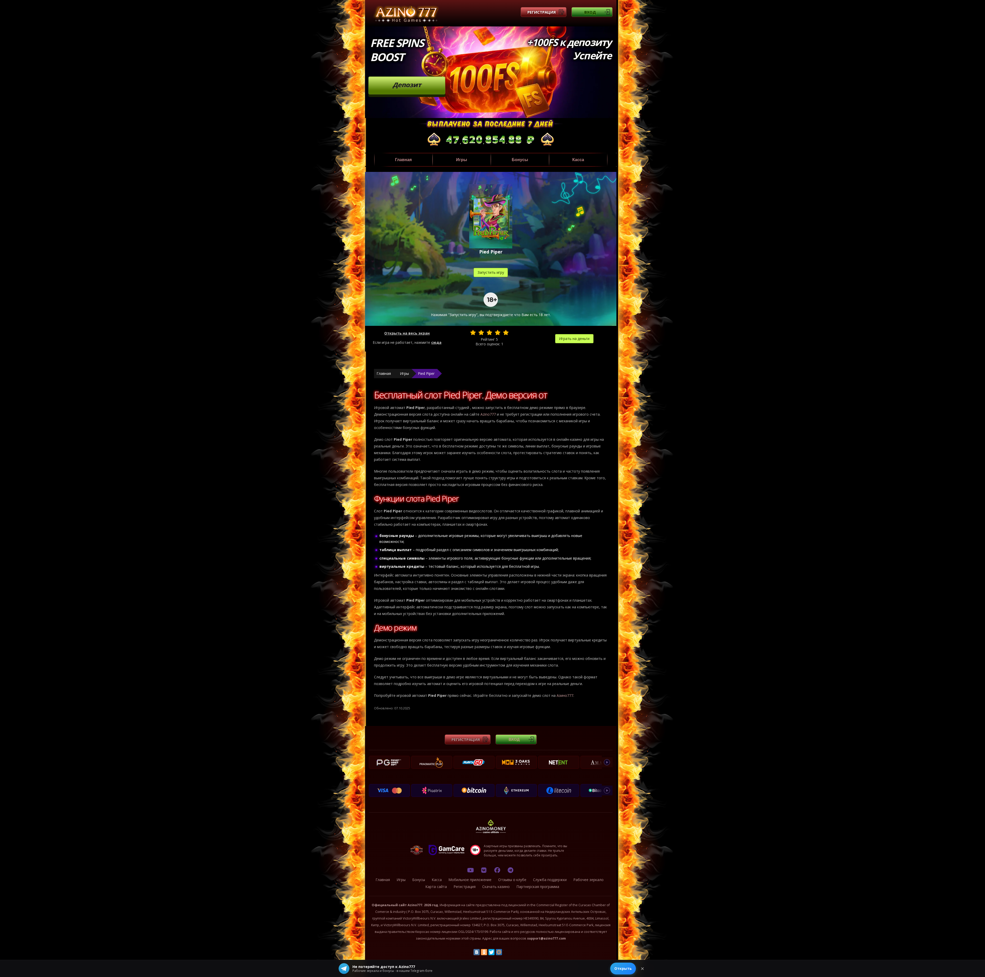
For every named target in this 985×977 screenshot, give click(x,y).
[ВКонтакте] (477, 952)
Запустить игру (491, 272)
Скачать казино (496, 886)
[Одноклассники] (484, 952)
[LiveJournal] (506, 952)
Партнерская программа (537, 886)
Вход (590, 12)
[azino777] (483, 870)
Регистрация (541, 12)
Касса (578, 160)
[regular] (489, 332)
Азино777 (565, 695)
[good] (497, 332)
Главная (403, 160)
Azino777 (488, 414)
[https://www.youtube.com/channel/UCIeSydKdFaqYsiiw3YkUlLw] (470, 870)
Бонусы (520, 160)
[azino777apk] (510, 870)
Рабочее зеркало (588, 879)
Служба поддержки (550, 879)
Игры (461, 160)
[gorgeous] (506, 332)
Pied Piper (426, 373)
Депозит (407, 84)
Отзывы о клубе (512, 879)
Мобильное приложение (469, 879)
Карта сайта (436, 886)
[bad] (473, 332)
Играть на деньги (574, 338)
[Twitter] (491, 952)
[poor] (481, 332)
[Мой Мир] (499, 952)
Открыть (623, 968)
